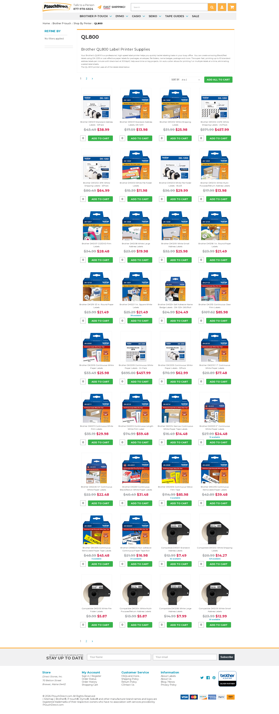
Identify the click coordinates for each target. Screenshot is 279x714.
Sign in (85, 676)
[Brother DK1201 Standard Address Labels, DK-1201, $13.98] (136, 108)
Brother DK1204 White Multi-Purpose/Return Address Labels (215, 184)
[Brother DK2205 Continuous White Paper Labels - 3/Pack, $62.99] (175, 351)
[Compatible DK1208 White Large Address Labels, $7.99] (175, 594)
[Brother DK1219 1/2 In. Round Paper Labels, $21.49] (96, 290)
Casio (136, 16)
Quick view (96, 103)
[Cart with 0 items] (232, 7)
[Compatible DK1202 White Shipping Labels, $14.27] (214, 533)
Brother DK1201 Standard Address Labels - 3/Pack (96, 123)
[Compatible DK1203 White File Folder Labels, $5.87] (96, 594)
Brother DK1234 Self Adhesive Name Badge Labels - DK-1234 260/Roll (175, 306)
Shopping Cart (90, 684)
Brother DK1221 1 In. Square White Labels (136, 306)
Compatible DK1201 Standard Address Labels (175, 549)
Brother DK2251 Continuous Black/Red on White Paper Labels (136, 488)
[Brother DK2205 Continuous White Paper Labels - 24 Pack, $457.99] (136, 351)
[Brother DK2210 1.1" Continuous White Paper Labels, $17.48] (214, 351)
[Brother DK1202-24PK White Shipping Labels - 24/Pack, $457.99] (214, 108)
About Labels (168, 676)
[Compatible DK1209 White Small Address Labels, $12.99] (214, 594)
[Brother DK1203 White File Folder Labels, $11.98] (136, 168)
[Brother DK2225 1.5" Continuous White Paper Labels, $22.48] (96, 472)
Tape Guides (174, 16)
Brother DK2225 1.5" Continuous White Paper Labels (96, 488)
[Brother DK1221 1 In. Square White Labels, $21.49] (136, 290)
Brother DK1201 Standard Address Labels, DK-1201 (136, 123)
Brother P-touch (94, 16)
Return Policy (129, 681)
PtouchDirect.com (53, 704)
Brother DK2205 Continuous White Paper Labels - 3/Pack (175, 366)
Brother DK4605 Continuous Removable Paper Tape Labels (96, 549)
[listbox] (191, 80)
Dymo (120, 16)
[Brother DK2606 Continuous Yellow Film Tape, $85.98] (175, 472)
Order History (89, 681)
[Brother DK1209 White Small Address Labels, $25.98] (175, 229)
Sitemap (49, 699)
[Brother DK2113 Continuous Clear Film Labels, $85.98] (214, 290)
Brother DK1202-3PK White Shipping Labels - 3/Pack (96, 184)
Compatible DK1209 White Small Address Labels (215, 610)
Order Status (89, 678)
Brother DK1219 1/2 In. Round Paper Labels (96, 306)
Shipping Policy (130, 678)
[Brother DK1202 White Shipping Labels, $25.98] (175, 108)
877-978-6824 (83, 8)
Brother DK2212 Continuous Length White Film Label (136, 427)
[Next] (91, 79)
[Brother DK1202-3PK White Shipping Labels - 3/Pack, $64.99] (96, 168)
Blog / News (168, 681)
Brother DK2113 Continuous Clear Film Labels (215, 306)
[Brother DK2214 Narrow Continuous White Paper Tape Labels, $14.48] (175, 412)
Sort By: (175, 79)
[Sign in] (222, 7)
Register (96, 676)
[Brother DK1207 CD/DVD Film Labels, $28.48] (96, 229)
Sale (195, 16)
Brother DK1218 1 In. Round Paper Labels (214, 245)
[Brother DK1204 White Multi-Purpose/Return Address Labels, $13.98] (214, 168)
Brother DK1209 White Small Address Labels (175, 245)
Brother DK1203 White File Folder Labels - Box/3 (175, 184)
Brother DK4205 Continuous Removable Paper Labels (215, 488)
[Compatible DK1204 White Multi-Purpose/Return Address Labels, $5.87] (136, 594)
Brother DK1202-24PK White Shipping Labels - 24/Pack (215, 123)
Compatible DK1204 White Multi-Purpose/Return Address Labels (136, 610)
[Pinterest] (214, 677)
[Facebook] (208, 677)
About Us (166, 678)
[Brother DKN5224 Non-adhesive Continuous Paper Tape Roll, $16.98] (136, 533)
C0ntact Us (127, 684)
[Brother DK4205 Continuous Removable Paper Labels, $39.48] (214, 472)
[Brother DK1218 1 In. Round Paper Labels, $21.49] (214, 229)
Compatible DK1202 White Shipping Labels (214, 549)
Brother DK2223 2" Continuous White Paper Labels (215, 427)
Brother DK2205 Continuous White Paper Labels (96, 366)
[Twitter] (202, 677)
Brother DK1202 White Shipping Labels (175, 123)
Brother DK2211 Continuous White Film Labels (96, 427)
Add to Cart (100, 138)
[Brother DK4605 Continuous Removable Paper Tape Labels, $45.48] (96, 533)
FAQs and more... (131, 676)
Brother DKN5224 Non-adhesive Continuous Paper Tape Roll (135, 549)
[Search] (212, 7)
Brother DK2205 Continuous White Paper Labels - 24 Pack (136, 366)
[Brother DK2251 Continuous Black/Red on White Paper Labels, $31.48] (136, 472)
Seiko (153, 16)
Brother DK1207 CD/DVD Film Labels (96, 245)
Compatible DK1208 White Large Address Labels (175, 610)
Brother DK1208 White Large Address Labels (136, 245)
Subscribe (226, 657)
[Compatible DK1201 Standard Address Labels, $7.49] (175, 533)
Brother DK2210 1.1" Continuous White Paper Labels (214, 366)
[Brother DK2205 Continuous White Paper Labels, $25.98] (96, 351)
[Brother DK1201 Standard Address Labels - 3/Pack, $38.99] (96, 108)
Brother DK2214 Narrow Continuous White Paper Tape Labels (175, 427)
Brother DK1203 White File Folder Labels (136, 184)
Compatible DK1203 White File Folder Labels (96, 610)
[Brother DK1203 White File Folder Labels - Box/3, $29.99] (175, 168)
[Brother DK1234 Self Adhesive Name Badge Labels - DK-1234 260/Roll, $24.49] (175, 290)
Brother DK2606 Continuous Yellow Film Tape (175, 488)
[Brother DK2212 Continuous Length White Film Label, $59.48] (136, 412)
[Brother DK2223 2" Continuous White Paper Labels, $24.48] (214, 412)
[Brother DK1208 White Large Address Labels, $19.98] (136, 229)
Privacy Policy (168, 684)
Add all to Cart (218, 79)
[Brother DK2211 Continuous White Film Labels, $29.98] (96, 412)
